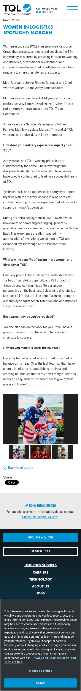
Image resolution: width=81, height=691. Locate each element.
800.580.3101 (44, 12)
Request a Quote (40, 537)
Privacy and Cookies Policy (51, 658)
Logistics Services (40, 565)
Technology (40, 579)
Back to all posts (20, 468)
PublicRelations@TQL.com (40, 517)
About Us (40, 586)
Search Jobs (40, 551)
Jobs (40, 593)
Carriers (40, 572)
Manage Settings (40, 670)
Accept (41, 682)
